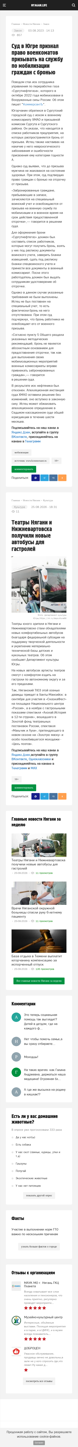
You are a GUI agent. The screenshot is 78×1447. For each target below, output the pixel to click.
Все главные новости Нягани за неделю (39, 980)
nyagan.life (39, 5)
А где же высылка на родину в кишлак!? (45, 1092)
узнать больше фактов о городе (39, 1246)
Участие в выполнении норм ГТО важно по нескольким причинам (35, 1232)
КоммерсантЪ (33, 104)
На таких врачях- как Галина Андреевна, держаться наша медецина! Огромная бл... (45, 1074)
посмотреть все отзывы (39, 1381)
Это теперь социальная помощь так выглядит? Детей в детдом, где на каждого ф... (40, 1021)
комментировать (24, 469)
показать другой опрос (39, 1195)
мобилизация (21, 452)
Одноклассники (40, 759)
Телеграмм (33, 441)
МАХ (34, 768)
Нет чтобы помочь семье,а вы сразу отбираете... (43, 1041)
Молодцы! (31, 1057)
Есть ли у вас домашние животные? (35, 1119)
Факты (18, 1218)
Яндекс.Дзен (21, 432)
